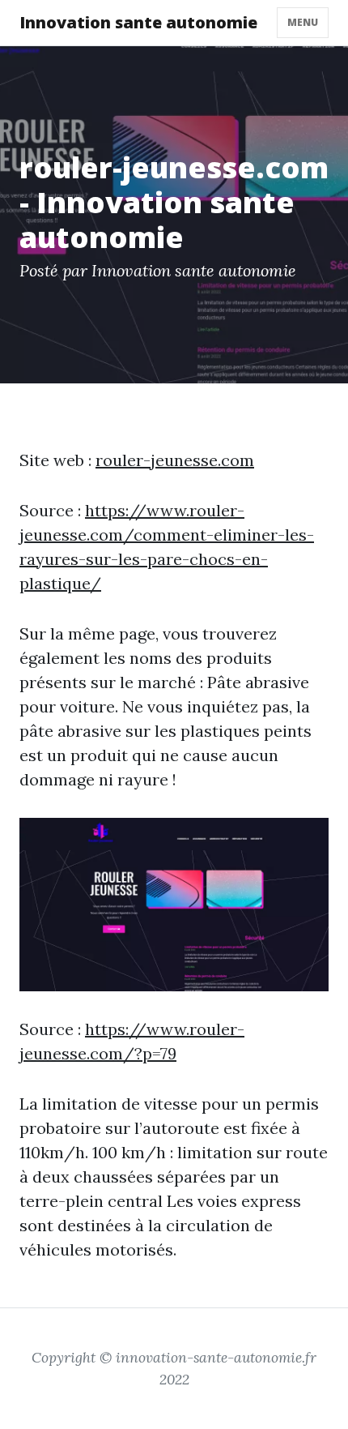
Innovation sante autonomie (138, 22)
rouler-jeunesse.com (174, 460)
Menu (302, 22)
